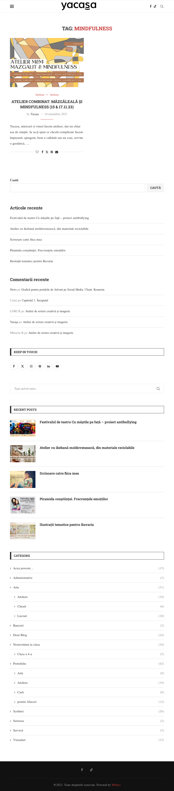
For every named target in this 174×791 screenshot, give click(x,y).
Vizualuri (88, 740)
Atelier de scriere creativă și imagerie (47, 311)
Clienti (90, 606)
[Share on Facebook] (42, 152)
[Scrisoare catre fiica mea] (22, 479)
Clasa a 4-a (90, 654)
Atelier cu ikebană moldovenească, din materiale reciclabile (49, 228)
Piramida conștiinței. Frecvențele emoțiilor (38, 250)
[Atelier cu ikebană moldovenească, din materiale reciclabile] (22, 453)
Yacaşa (35, 114)
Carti (90, 692)
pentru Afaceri (90, 701)
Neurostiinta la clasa (88, 644)
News (13, 289)
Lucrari (90, 616)
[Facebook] (151, 6)
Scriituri (88, 711)
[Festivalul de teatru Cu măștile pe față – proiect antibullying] (22, 428)
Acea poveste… (88, 568)
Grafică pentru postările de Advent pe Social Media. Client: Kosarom (62, 289)
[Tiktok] (155, 6)
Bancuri (88, 625)
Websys (116, 785)
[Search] (162, 6)
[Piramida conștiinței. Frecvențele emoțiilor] (22, 505)
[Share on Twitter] (46, 152)
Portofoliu (88, 663)
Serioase (88, 721)
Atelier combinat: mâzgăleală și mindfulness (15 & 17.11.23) (46, 104)
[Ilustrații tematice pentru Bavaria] (22, 530)
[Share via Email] (56, 152)
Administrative (88, 577)
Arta (88, 587)
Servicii (88, 730)
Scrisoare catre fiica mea (26, 239)
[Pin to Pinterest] (52, 152)
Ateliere (90, 597)
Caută (14, 180)
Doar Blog (88, 635)
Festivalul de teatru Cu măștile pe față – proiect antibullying (49, 218)
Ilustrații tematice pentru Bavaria (31, 261)
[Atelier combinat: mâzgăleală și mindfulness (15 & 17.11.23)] (47, 62)
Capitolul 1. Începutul (35, 300)
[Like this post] (37, 152)
